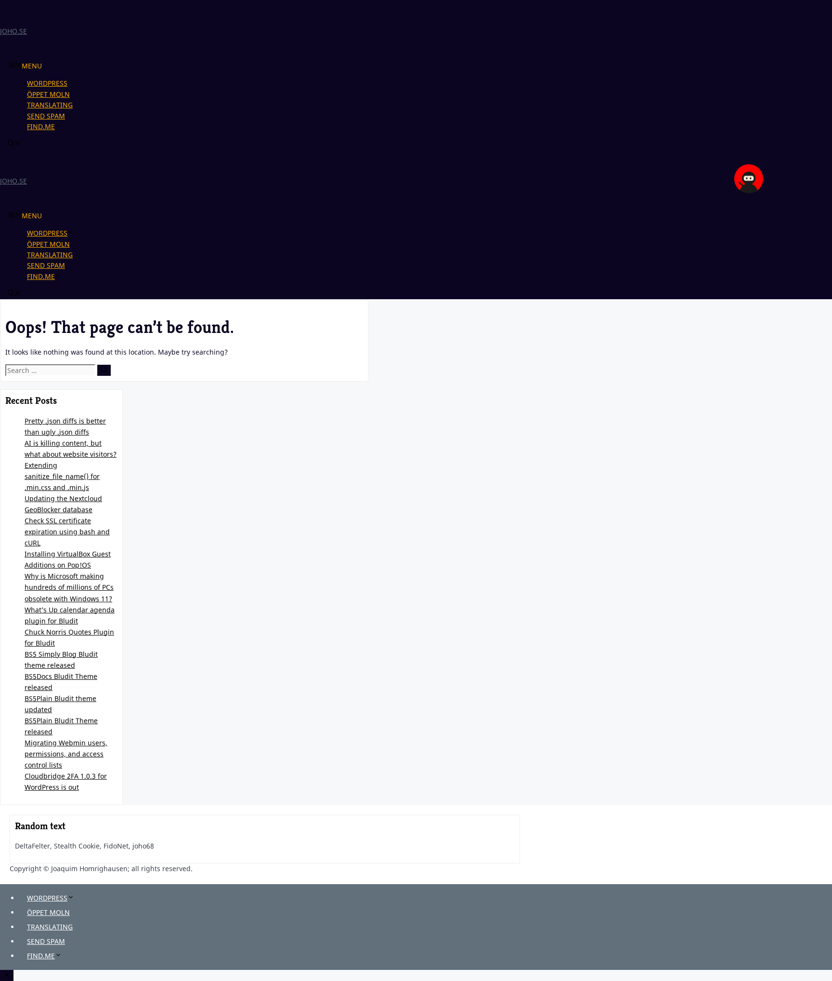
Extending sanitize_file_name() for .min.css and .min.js (62, 476)
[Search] (104, 370)
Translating (50, 104)
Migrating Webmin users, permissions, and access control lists (66, 753)
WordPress (47, 83)
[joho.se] (748, 190)
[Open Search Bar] (14, 143)
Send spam (46, 115)
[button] (74, 83)
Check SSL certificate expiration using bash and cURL (67, 531)
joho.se (13, 31)
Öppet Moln (48, 94)
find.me (41, 126)
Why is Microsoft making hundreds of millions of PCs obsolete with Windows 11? (69, 587)
